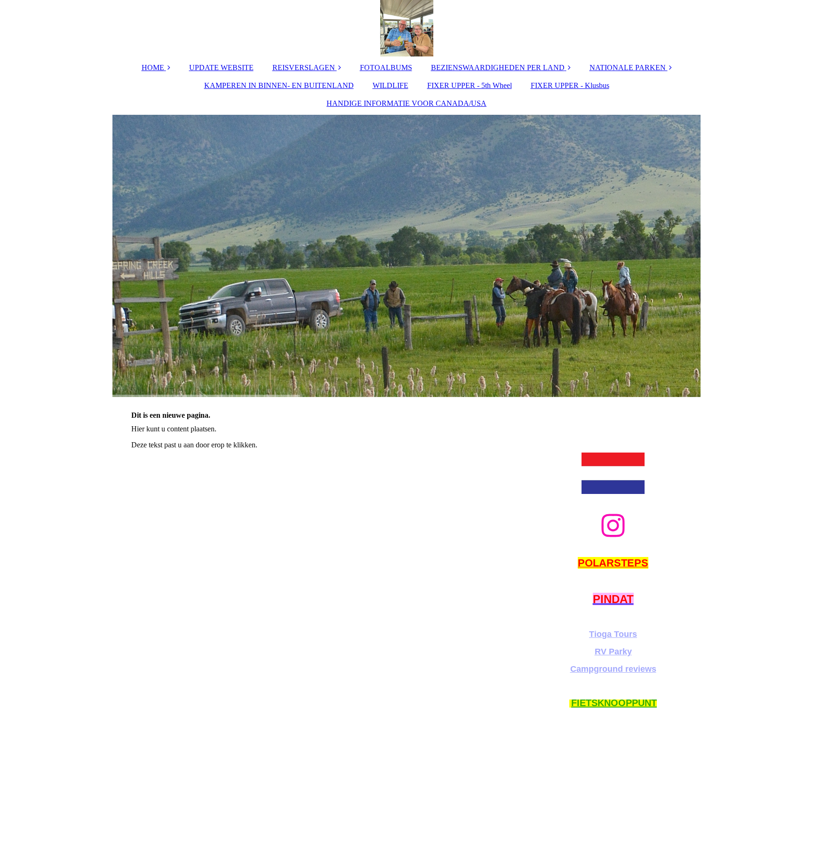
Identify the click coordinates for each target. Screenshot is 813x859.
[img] (406, 28)
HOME (153, 68)
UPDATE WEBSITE (221, 68)
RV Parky (613, 651)
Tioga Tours (613, 634)
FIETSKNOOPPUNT (614, 703)
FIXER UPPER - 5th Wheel (469, 85)
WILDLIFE (390, 85)
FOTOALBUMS (386, 68)
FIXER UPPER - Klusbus (570, 85)
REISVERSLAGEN (304, 68)
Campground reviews (613, 669)
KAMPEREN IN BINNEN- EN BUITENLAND (279, 85)
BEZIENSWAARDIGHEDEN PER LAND (498, 68)
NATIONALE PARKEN (629, 68)
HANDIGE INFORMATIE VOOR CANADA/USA (406, 103)
